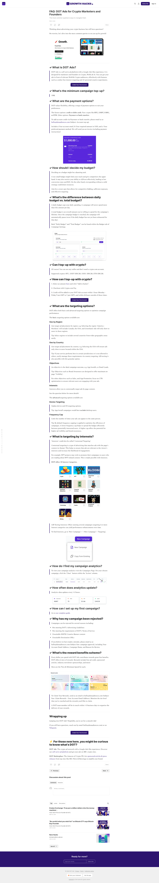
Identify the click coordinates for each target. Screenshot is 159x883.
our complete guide (63, 613)
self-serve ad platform (60, 752)
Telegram (52, 728)
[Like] (51, 25)
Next (104, 770)
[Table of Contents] (2, 441)
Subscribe (145, 3)
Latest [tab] (55, 803)
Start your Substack (75, 875)
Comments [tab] (53, 782)
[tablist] (56, 782)
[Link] (47, 67)
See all (53, 846)
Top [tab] (51, 803)
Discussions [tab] (62, 803)
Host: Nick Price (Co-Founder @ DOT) (59, 812)
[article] (79, 812)
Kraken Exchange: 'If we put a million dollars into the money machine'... (71, 809)
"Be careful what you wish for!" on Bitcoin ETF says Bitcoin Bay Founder (71, 822)
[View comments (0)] (55, 25)
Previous (55, 770)
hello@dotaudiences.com (60, 122)
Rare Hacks (53, 835)
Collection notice (89, 871)
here (67, 284)
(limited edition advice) (55, 837)
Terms (82, 871)
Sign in (154, 3)
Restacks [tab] (60, 782)
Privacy (77, 871)
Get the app (87, 875)
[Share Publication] (138, 3)
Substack (71, 879)
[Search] (135, 3)
